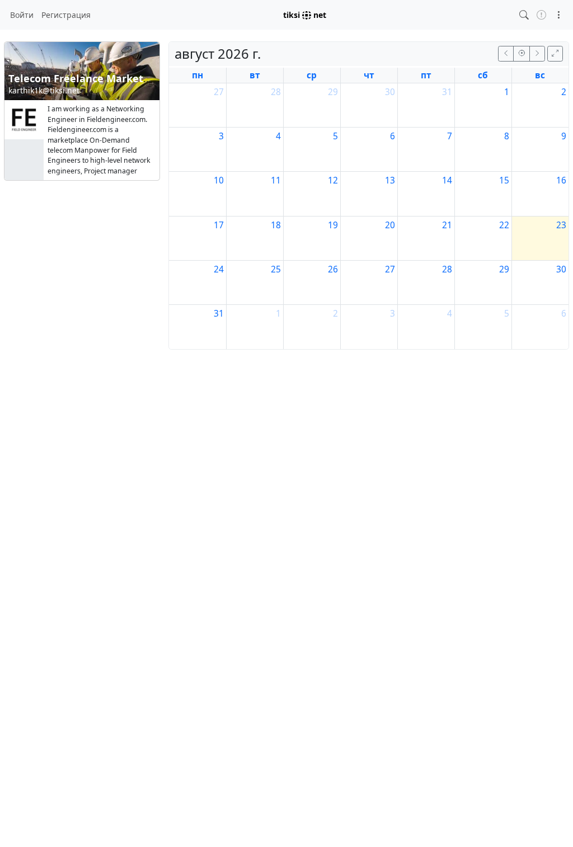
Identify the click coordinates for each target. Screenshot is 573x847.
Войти (22, 15)
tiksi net (304, 15)
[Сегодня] (521, 53)
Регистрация (66, 15)
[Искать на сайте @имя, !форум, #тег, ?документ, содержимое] (524, 15)
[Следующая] (537, 53)
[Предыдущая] (506, 53)
